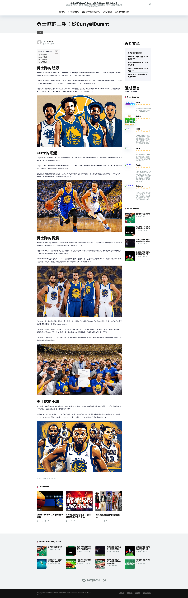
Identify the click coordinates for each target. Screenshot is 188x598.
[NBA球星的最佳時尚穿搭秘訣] (108, 501)
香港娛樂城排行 (73, 12)
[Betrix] (130, 105)
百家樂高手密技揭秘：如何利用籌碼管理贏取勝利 (114, 561)
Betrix (138, 102)
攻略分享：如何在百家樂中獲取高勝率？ (138, 58)
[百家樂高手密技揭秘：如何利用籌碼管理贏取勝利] (100, 568)
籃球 (55, 478)
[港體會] (130, 125)
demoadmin (49, 41)
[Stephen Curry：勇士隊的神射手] (50, 501)
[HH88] (127, 128)
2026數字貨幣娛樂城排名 (91, 12)
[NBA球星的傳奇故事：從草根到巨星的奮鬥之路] (79, 501)
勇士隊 (48, 478)
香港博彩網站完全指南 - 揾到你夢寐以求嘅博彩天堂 (94, 3)
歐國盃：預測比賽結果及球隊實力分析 (138, 70)
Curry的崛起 (43, 57)
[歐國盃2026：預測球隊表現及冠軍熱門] (42, 568)
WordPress (83, 592)
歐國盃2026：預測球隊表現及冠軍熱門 (137, 76)
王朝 (52, 478)
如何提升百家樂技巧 (135, 53)
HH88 (138, 129)
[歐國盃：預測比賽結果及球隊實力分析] (130, 261)
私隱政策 (121, 593)
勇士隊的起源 (43, 55)
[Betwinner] (129, 185)
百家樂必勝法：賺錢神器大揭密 (84, 561)
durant (44, 478)
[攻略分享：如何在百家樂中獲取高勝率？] (130, 235)
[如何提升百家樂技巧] (130, 222)
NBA (40, 32)
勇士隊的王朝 (43, 62)
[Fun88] (128, 164)
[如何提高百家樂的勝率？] (130, 568)
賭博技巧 (62, 12)
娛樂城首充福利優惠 (122, 12)
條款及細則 (129, 593)
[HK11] (127, 147)
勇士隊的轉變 (43, 59)
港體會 (138, 116)
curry (40, 478)
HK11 (138, 148)
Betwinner (140, 186)
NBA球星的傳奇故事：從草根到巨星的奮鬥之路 (78, 516)
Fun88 (138, 165)
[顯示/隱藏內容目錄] (55, 52)
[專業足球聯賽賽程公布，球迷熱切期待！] (130, 248)
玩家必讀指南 (107, 12)
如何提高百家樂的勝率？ (143, 561)
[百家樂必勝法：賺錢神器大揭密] (71, 568)
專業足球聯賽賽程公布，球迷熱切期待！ (138, 64)
